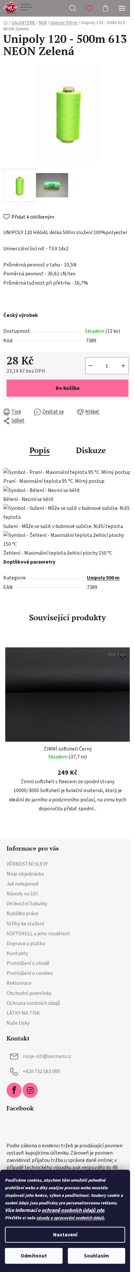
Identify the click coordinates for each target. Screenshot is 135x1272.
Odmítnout (34, 1255)
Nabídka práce (22, 913)
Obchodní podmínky (29, 993)
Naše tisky (18, 1023)
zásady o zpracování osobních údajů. (70, 1218)
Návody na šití (22, 893)
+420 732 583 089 (41, 1071)
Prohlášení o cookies (30, 973)
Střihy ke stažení (25, 923)
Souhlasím (96, 1255)
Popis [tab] (39, 450)
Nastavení (65, 1234)
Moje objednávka (25, 874)
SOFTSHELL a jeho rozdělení (38, 933)
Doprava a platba (26, 943)
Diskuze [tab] (91, 450)
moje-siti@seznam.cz (47, 1056)
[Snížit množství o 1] (90, 365)
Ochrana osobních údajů (33, 1003)
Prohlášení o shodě (28, 963)
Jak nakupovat (23, 883)
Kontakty (17, 953)
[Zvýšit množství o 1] (123, 365)
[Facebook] (14, 1090)
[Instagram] (30, 1090)
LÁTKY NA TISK (23, 1013)
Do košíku (68, 388)
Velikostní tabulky (27, 903)
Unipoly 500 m (103, 577)
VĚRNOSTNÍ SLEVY (27, 864)
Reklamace (19, 983)
